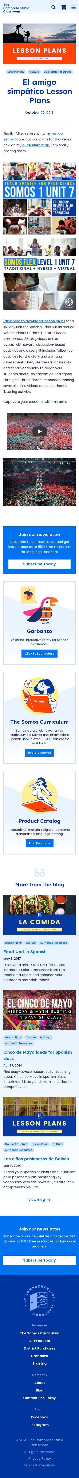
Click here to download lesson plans (34, 321)
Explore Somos (39, 753)
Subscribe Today (39, 564)
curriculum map (35, 145)
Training (39, 1363)
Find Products (39, 843)
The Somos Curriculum (39, 1333)
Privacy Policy (39, 1458)
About (39, 1382)
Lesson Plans (16, 71)
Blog (39, 1390)
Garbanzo (39, 1356)
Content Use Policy (39, 1397)
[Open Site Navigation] (73, 7)
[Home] (16, 8)
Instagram (40, 1424)
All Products (39, 1340)
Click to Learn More (39, 653)
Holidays (45, 1037)
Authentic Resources (57, 71)
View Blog (36, 1199)
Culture (34, 71)
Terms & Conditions (39, 1465)
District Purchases (39, 1348)
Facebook (39, 1417)
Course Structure (16, 1144)
